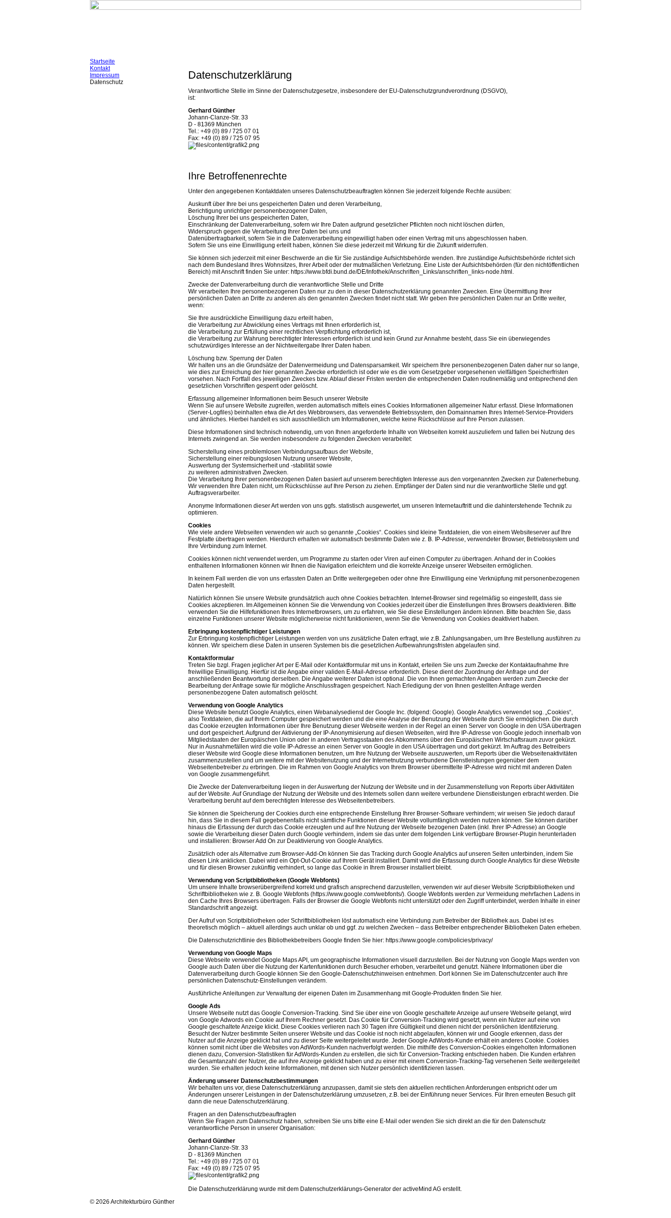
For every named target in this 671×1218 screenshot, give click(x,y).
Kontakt (100, 68)
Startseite (102, 61)
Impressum (104, 75)
